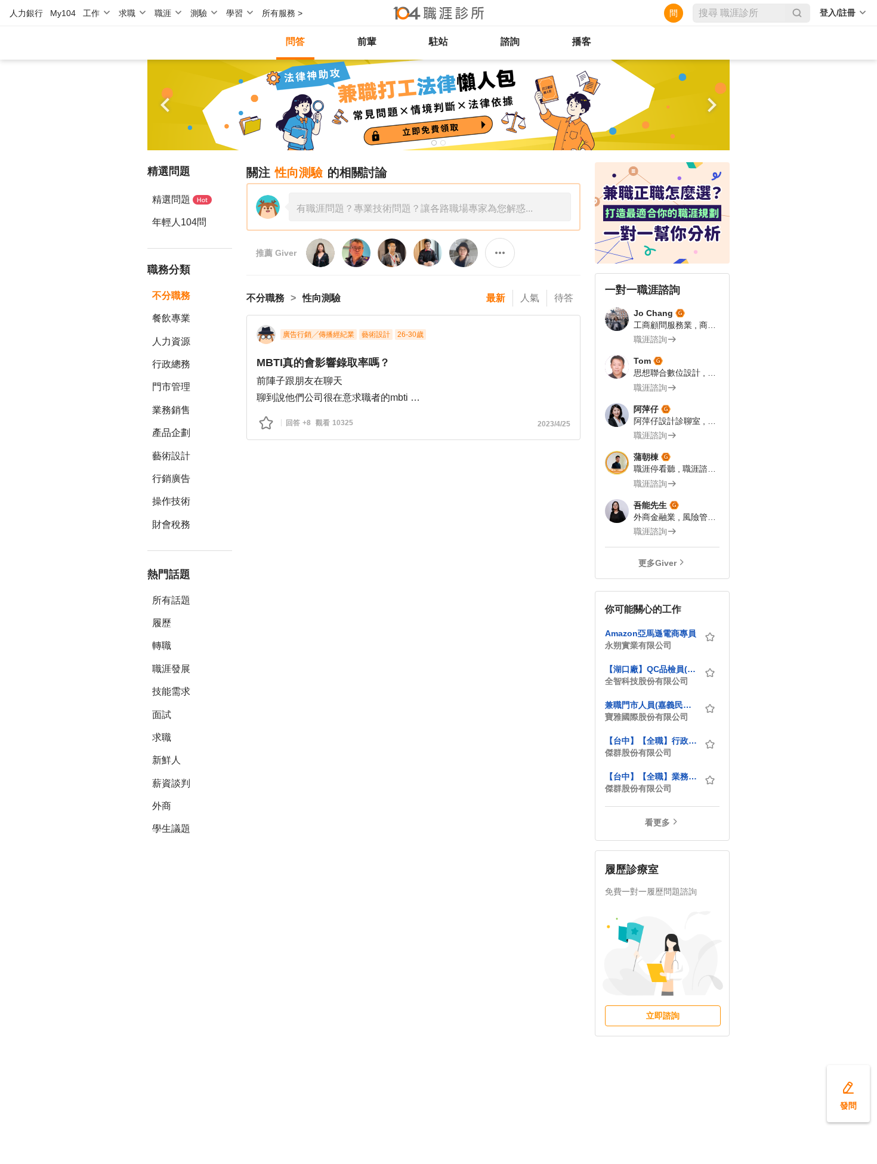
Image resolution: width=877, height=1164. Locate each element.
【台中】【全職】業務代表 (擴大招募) (651, 776)
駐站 (438, 41)
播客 (581, 41)
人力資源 (171, 341)
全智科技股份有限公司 (646, 681)
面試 (161, 715)
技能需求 (171, 691)
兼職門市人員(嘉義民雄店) (651, 705)
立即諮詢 (663, 1015)
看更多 (657, 822)
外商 (161, 806)
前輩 (366, 41)
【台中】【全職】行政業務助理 (651, 740)
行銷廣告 (171, 478)
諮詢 (510, 41)
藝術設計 (171, 456)
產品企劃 (171, 433)
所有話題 (171, 600)
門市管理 (171, 387)
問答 (295, 41)
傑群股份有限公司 (638, 752)
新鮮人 (166, 760)
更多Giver (657, 563)
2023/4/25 (554, 424)
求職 (161, 737)
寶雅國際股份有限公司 (646, 717)
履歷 (161, 623)
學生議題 (171, 829)
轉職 (161, 645)
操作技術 (171, 501)
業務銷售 (171, 410)
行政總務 (171, 364)
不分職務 (171, 295)
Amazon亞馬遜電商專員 (650, 633)
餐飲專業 (171, 318)
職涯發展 (171, 669)
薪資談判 (171, 783)
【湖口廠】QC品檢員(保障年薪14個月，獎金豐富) (651, 669)
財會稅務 (171, 524)
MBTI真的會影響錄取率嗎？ (323, 363)
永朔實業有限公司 (638, 645)
